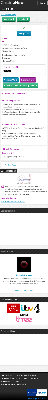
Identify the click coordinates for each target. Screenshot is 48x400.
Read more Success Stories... (13, 201)
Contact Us (18, 381)
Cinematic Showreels (24, 275)
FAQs (4, 375)
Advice (33, 375)
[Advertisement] (24, 228)
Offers (24, 375)
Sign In (42, 3)
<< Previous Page (8, 14)
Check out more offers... (24, 290)
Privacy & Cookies (20, 378)
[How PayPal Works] (37, 395)
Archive (5, 378)
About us (14, 375)
